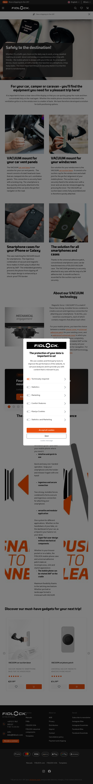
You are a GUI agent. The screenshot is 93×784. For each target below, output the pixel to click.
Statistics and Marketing (41, 420)
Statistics (35, 387)
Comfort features (38, 404)
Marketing (35, 395)
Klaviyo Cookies (38, 412)
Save (46, 436)
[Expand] (65, 379)
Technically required (40, 379)
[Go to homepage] (46, 345)
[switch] (29, 387)
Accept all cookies (46, 430)
